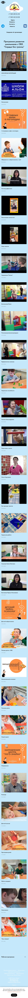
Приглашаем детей (6, 852)
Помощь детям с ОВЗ (6, 650)
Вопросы (12, 22)
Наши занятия (5, 246)
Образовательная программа (14, 971)
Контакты (12, 24)
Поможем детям (5, 708)
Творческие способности (7, 390)
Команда (3, 794)
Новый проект (5, 737)
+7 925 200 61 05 (14, 14)
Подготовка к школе (6, 448)
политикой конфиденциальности (14, 991)
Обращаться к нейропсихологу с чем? (11, 159)
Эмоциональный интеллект (8, 679)
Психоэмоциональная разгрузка (9, 333)
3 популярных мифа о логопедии (9, 131)
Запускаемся (4, 910)
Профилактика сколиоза (7, 361)
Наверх (13, 985)
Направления (4, 765)
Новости (12, 26)
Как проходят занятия (7, 506)
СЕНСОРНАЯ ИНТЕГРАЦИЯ (8, 73)
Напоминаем (4, 102)
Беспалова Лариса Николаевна (9, 592)
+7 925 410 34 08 (14, 17)
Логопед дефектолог (6, 188)
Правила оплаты (21, 970)
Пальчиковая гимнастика (8, 217)
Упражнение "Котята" (7, 275)
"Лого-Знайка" (5, 939)
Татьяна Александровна (7, 419)
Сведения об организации (14, 32)
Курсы (13, 20)
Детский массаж (5, 823)
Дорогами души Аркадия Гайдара (14, 975)
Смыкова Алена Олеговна (8, 563)
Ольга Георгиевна (6, 477)
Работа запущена (5, 881)
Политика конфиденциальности (10, 970)
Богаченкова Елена (6, 304)
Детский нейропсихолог (7, 621)
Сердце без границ (20, 973)
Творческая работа (6, 535)
